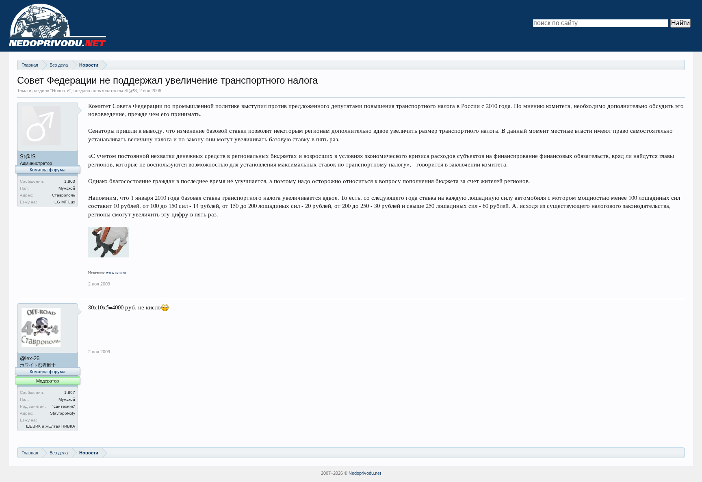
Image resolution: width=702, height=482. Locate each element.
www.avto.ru (116, 272)
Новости (60, 90)
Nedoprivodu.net (365, 473)
